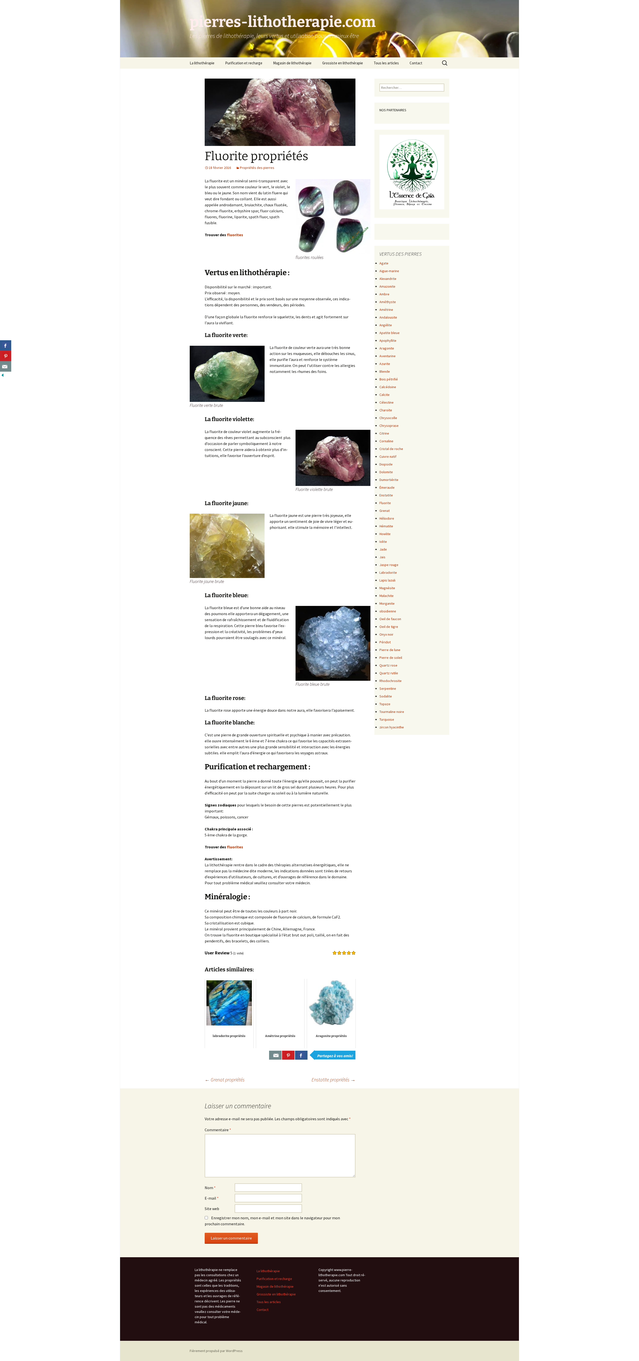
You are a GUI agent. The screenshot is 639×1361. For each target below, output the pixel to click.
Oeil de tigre (388, 626)
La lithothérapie (202, 63)
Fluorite (385, 503)
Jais (382, 557)
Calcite (384, 394)
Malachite (386, 595)
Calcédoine (387, 387)
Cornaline (386, 441)
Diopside (386, 464)
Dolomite (386, 472)
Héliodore (386, 518)
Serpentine (387, 688)
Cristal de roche (391, 449)
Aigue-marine (389, 271)
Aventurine (387, 356)
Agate (383, 263)
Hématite (386, 526)
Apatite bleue (389, 333)
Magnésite (387, 588)
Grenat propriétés (225, 1079)
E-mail (212, 1198)
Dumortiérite (388, 479)
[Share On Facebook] (301, 1055)
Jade (383, 549)
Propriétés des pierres (257, 167)
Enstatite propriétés (333, 1079)
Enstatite (386, 495)
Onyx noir (386, 634)
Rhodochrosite (390, 681)
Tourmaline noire (391, 711)
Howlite (385, 534)
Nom (210, 1187)
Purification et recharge (243, 63)
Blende (384, 371)
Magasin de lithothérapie (292, 63)
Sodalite (385, 696)
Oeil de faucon (390, 619)
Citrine (384, 433)
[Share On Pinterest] (288, 1055)
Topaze (384, 704)
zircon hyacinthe (391, 727)
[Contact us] (275, 1055)
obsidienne (387, 611)
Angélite (385, 325)
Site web (212, 1208)
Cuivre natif (387, 456)
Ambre (384, 294)
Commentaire (218, 1129)
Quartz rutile (388, 673)
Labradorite (388, 572)
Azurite (384, 363)
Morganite (387, 603)
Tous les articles (386, 63)
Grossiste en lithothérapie (342, 63)
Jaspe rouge (388, 565)
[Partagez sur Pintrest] (5, 356)
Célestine (386, 402)
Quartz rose (388, 665)
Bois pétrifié (388, 379)
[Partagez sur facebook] (5, 345)
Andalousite (388, 317)
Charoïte (385, 410)
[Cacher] (2, 374)
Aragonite (386, 348)
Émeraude (387, 487)
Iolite (383, 541)
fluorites (235, 234)
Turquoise (386, 719)
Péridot (385, 642)
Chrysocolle (388, 418)
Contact (416, 63)
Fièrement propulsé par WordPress (216, 1351)
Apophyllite (387, 340)
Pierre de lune (389, 650)
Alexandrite (387, 278)
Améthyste (387, 302)
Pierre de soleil (390, 657)
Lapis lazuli (387, 580)
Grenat (384, 510)
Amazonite (387, 286)
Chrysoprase (389, 425)
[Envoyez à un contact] (5, 366)
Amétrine (386, 309)
